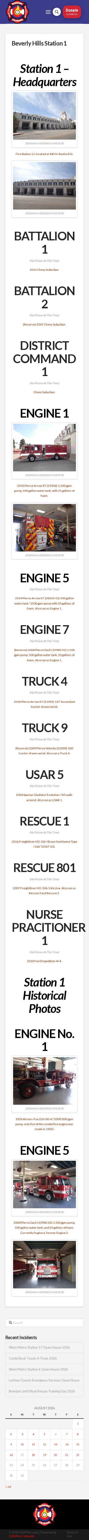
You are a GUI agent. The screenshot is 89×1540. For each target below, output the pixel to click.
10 (22, 1444)
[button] (48, 11)
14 (66, 1444)
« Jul (8, 1486)
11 (33, 1444)
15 (77, 1444)
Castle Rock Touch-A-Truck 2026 (33, 1358)
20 (55, 1454)
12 (44, 1444)
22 (77, 1454)
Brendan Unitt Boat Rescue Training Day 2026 (42, 1391)
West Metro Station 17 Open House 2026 (39, 1347)
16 (11, 1454)
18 (33, 1454)
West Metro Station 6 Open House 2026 (38, 1369)
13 (55, 1444)
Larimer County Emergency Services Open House (44, 1380)
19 (44, 1454)
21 (66, 1454)
